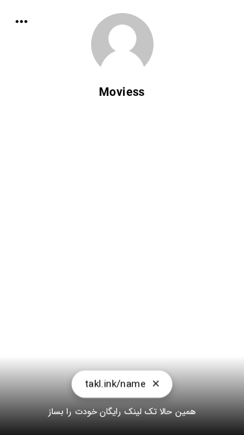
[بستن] (155, 384)
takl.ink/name (115, 384)
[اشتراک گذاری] (21, 21)
